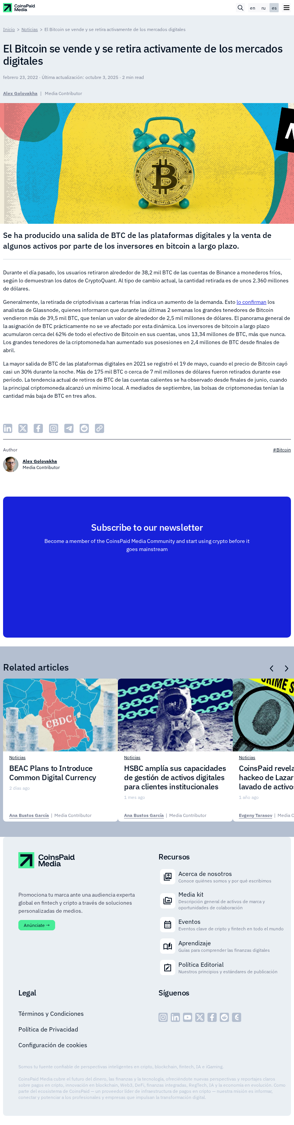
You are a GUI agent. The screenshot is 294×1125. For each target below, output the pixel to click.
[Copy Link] (99, 428)
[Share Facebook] (38, 428)
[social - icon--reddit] (224, 1017)
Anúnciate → (37, 925)
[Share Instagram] (53, 428)
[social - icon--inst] (163, 1017)
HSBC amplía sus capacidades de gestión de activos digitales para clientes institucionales (175, 777)
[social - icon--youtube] (187, 1017)
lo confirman (251, 301)
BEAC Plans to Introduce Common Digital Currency (52, 773)
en (252, 8)
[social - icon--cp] (236, 1017)
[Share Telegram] (69, 428)
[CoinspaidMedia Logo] (19, 7)
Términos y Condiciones (51, 1013)
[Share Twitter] (23, 428)
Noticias (29, 29)
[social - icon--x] (199, 1017)
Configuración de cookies (52, 1045)
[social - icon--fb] (212, 1017)
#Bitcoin (282, 450)
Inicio (9, 29)
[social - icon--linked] (175, 1017)
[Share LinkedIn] (7, 428)
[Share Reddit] (84, 428)
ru (263, 8)
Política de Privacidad (48, 1029)
